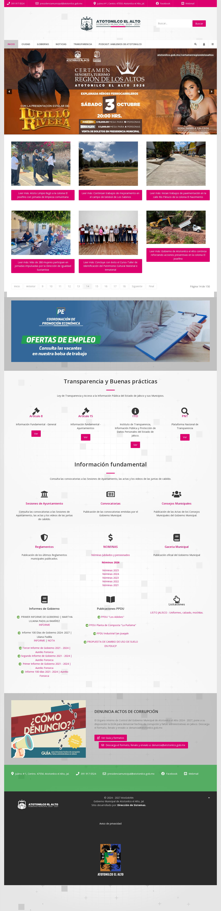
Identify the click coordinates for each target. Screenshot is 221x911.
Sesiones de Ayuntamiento (44, 503)
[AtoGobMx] (110, 23)
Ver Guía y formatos (112, 737)
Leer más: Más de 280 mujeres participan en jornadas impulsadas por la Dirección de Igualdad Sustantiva (43, 266)
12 (69, 286)
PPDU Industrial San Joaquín (113, 633)
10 (51, 286)
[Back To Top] (209, 797)
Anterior (30, 286)
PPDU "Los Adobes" (112, 616)
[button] (110, 91)
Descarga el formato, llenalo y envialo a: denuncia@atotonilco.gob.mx (145, 745)
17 (115, 286)
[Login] (204, 44)
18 (124, 286)
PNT (185, 416)
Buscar (199, 23)
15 (96, 286)
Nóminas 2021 (110, 585)
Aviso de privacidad (110, 823)
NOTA (51, 640)
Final (151, 286)
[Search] (195, 44)
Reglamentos (44, 547)
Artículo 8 (36, 416)
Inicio (17, 286)
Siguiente (137, 286)
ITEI (135, 416)
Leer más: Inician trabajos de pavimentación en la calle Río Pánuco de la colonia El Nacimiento (178, 195)
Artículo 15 (85, 416)
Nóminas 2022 (110, 581)
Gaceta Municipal (177, 547)
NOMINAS (110, 547)
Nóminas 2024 (110, 574)
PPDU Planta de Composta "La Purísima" (112, 625)
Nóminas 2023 (110, 577)
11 (60, 286)
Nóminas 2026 (110, 562)
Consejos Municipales (176, 503)
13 (78, 286)
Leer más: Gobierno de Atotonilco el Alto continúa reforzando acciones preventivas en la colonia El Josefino (178, 255)
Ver (36, 433)
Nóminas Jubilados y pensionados (110, 555)
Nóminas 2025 (110, 570)
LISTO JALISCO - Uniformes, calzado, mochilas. (176, 612)
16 (105, 286)
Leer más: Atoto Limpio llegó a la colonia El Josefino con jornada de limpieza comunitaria (43, 195)
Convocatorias (111, 503)
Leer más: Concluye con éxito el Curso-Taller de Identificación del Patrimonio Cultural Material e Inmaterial (110, 266)
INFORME (44, 624)
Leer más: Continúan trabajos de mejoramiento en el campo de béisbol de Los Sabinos (110, 195)
